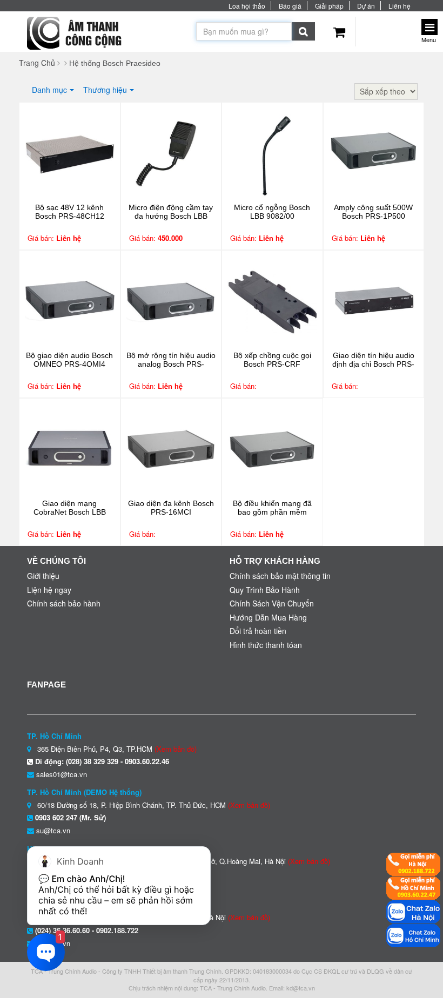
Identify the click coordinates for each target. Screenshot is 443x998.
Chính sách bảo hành (63, 603)
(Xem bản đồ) (176, 749)
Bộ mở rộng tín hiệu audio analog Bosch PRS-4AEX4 (171, 364)
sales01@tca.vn (61, 774)
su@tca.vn (53, 830)
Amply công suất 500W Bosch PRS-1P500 (373, 211)
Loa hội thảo (247, 5)
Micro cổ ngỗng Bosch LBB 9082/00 (272, 211)
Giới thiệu (43, 575)
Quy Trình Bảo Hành (265, 589)
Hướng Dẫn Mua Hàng (268, 617)
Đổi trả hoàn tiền (258, 630)
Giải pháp (329, 5)
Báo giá (290, 5)
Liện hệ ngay (49, 589)
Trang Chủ (37, 62)
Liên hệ (399, 5)
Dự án (366, 5)
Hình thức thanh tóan (266, 644)
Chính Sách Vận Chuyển (272, 603)
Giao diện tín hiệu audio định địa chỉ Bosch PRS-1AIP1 (373, 364)
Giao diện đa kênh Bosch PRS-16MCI (171, 507)
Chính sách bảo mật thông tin (280, 575)
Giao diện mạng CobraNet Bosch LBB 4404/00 (69, 512)
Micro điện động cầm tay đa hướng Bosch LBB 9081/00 (171, 216)
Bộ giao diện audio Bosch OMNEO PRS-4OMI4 (69, 359)
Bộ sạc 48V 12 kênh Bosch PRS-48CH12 (69, 211)
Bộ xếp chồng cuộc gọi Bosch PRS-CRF (272, 359)
